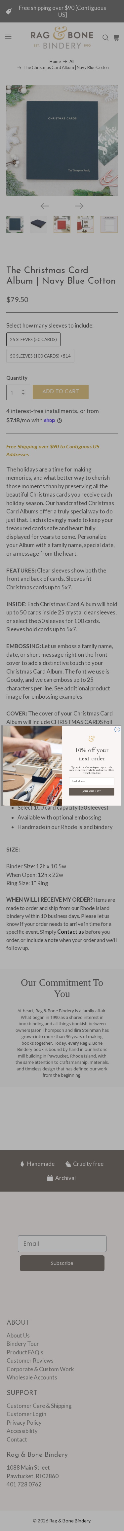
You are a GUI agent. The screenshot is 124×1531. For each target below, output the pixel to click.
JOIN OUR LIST (91, 791)
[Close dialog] (117, 729)
